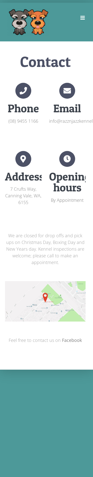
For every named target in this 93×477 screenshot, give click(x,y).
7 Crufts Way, (23, 189)
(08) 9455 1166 (23, 121)
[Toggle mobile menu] (83, 17)
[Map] (45, 283)
